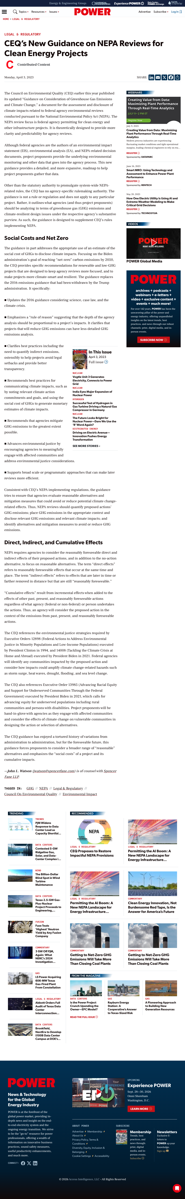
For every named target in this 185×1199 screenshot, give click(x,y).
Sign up (161, 1151)
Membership (94, 1131)
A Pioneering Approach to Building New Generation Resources (160, 1005)
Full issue (96, 362)
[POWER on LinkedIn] (35, 1163)
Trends (39, 819)
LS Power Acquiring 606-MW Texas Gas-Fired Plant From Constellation (48, 982)
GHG (30, 788)
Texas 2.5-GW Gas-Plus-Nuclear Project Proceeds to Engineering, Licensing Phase (48, 907)
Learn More (139, 1109)
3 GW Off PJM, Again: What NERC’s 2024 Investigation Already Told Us (45, 958)
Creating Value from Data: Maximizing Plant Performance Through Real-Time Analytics (151, 133)
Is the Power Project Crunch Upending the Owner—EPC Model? (84, 1005)
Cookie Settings (81, 1156)
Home (6, 19)
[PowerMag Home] (92, 11)
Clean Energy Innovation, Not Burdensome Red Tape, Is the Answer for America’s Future (152, 907)
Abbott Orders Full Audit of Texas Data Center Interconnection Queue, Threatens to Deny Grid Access (48, 1013)
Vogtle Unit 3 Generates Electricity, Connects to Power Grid (92, 380)
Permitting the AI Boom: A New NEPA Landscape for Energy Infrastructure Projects (149, 857)
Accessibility (102, 1156)
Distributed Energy (85, 429)
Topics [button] (23, 11)
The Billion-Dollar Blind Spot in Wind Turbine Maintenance (47, 879)
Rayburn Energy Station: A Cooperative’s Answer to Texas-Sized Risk (122, 1007)
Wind (38, 870)
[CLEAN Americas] (175, 3)
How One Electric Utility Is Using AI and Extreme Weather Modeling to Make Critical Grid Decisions (152, 201)
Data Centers (43, 845)
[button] (4, 12)
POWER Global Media (144, 261)
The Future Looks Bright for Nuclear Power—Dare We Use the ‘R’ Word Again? (94, 421)
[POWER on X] (29, 1163)
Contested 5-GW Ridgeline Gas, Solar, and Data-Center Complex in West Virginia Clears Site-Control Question (48, 858)
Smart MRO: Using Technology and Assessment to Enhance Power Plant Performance (150, 173)
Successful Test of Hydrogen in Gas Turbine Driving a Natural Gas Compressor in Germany (95, 406)
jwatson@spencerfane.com (53, 771)
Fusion (39, 922)
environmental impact (80, 794)
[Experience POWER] (129, 3)
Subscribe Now (152, 340)
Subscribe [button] (160, 11)
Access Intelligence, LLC (84, 1179)
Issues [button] (53, 11)
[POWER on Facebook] (23, 1163)
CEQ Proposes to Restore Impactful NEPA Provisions (91, 853)
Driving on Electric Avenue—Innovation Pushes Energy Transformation (91, 435)
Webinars (135, 92)
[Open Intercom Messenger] (177, 1188)
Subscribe (136, 1158)
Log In (175, 11)
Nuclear (78, 373)
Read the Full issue (82, 1017)
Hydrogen (78, 399)
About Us (77, 1135)
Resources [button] (38, 11)
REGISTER (131, 153)
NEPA (43, 788)
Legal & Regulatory (26, 19)
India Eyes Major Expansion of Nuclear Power (92, 393)
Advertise (145, 11)
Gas (37, 973)
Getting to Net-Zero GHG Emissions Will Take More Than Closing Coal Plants (90, 959)
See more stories (86, 446)
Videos (133, 223)
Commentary (42, 948)
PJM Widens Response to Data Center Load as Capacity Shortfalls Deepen (48, 830)
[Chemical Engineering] (101, 3)
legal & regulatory (68, 788)
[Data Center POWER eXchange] (156, 3)
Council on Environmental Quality (30, 794)
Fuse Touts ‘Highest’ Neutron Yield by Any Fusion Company (48, 931)
